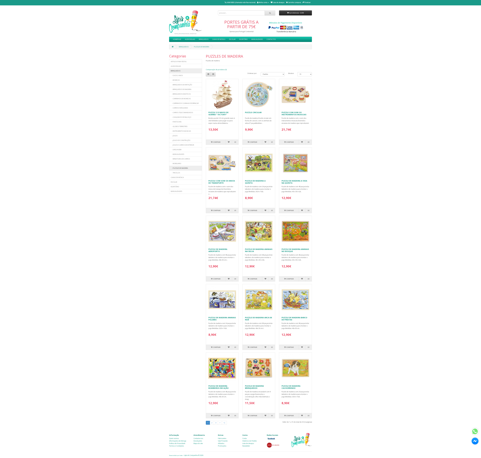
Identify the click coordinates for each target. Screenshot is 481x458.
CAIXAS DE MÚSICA (218, 39)
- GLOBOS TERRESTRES (179, 126)
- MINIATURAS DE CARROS (180, 159)
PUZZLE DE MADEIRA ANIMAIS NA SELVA (258, 250)
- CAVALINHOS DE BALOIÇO (181, 117)
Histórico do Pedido (249, 441)
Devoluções (198, 441)
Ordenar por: (252, 73)
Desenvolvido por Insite (176, 455)
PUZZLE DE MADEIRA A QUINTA (255, 181)
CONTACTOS (271, 39)
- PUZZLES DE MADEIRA (179, 168)
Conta (244, 438)
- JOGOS (174, 136)
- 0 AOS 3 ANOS (177, 75)
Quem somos (174, 438)
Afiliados (221, 443)
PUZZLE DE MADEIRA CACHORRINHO (291, 387)
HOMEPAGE (177, 39)
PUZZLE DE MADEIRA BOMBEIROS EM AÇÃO (218, 387)
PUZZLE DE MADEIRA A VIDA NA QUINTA (294, 181)
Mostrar (291, 73)
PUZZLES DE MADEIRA (201, 47)
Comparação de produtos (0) (216, 70)
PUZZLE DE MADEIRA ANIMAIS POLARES (222, 318)
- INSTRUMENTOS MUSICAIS (181, 131)
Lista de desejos (248, 443)
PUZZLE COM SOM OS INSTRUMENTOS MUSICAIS (294, 113)
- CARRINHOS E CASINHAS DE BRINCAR (185, 103)
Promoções (222, 446)
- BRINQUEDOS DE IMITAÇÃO (181, 85)
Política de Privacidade (177, 443)
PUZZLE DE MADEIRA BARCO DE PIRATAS (294, 318)
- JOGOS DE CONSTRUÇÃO (180, 140)
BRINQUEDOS (203, 39)
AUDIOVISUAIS (190, 39)
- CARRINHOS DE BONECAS (181, 99)
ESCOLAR (232, 39)
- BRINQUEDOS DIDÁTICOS (181, 94)
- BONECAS (175, 80)
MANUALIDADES (257, 39)
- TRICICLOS (175, 173)
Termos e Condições (176, 446)
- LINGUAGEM (176, 150)
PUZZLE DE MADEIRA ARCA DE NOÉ (258, 318)
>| (224, 423)
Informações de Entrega (177, 441)
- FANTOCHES (176, 122)
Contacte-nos (198, 438)
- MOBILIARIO (176, 163)
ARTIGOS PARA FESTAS (178, 61)
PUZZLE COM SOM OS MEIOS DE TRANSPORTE (221, 181)
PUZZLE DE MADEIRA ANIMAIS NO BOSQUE (295, 250)
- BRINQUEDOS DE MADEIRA (181, 89)
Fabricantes (222, 438)
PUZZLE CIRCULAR (253, 112)
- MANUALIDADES (177, 154)
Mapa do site (198, 443)
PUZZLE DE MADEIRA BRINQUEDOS (254, 387)
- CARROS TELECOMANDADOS (182, 112)
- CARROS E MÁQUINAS (179, 108)
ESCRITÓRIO (243, 39)
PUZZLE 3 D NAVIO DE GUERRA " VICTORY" (218, 113)
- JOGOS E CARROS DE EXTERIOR (182, 145)
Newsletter (246, 446)
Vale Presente (223, 441)
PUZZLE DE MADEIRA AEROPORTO (217, 250)
